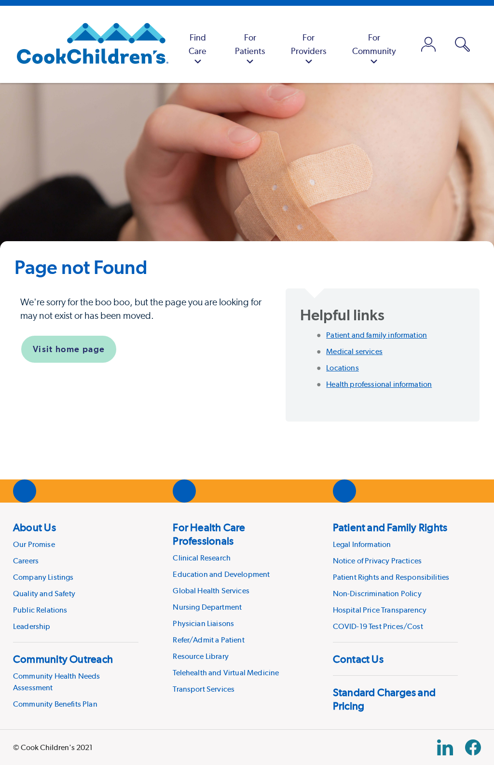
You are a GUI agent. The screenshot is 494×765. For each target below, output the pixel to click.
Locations (342, 367)
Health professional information (379, 384)
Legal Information (362, 544)
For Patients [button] (250, 44)
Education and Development (221, 574)
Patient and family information (376, 335)
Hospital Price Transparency (379, 610)
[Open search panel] (462, 44)
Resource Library (201, 656)
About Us (34, 527)
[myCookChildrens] (428, 44)
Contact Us (358, 659)
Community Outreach (63, 659)
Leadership (32, 626)
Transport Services (203, 689)
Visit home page (69, 349)
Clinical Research (202, 557)
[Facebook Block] (473, 747)
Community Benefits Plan (55, 704)
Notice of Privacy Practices (377, 560)
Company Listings (43, 577)
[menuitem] (197, 44)
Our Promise (34, 544)
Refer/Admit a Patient (208, 639)
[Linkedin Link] (445, 747)
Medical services (354, 351)
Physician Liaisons (203, 623)
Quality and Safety (44, 593)
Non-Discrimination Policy (377, 593)
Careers (26, 560)
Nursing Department (207, 607)
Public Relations (40, 610)
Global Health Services (211, 590)
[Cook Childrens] (87, 44)
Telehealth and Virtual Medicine (226, 672)
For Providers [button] (308, 44)
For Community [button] (374, 44)
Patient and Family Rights (390, 527)
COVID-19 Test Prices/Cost (378, 626)
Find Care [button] (197, 44)
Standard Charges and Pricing (384, 699)
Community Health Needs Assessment (56, 681)
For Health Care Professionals (209, 534)
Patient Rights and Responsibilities (391, 577)
